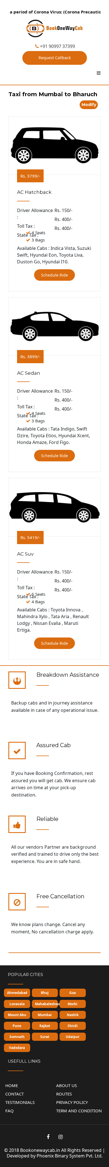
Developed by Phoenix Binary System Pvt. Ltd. (55, 1156)
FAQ (9, 1110)
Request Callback (55, 57)
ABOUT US (66, 1085)
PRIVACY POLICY (72, 1102)
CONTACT (14, 1094)
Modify (89, 104)
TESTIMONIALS (20, 1102)
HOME (11, 1085)
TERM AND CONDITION (79, 1110)
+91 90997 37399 (57, 46)
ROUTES (64, 1094)
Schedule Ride (54, 275)
